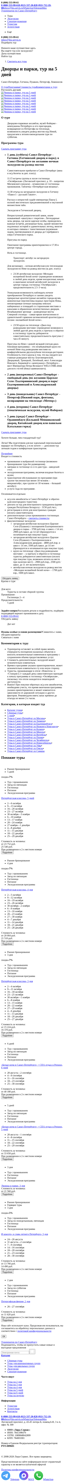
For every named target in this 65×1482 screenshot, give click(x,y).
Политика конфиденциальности (17, 1469)
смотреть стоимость (39, 518)
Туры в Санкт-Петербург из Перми (25, 737)
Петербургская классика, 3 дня (17, 981)
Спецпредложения (16, 1371)
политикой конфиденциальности (34, 1331)
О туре (4, 87)
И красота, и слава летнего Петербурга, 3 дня (24, 1234)
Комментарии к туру (46, 87)
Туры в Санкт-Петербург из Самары (26, 751)
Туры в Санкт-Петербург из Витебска (26, 734)
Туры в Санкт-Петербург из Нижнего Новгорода (32, 726)
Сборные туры (14, 713)
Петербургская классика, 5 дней (17, 798)
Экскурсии (13, 1369)
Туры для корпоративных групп (23, 1363)
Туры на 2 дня (14, 1382)
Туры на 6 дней (15, 1393)
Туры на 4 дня (14, 1387)
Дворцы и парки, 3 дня (13, 1185)
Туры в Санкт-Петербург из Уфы (24, 745)
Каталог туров (14, 710)
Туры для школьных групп (21, 1366)
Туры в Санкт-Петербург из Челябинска (28, 740)
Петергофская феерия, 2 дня (15, 1301)
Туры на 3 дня (14, 1384)
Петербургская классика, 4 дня (17, 889)
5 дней (10, 715)
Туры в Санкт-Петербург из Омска (25, 748)
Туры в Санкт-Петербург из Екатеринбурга (29, 723)
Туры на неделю (15, 1395)
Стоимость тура (28, 87)
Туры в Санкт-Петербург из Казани (25, 729)
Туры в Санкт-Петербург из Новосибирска (29, 743)
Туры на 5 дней (15, 1390)
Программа (14, 87)
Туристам (12, 1406)
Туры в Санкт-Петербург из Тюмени (26, 721)
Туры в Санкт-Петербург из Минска (26, 732)
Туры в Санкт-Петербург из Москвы (26, 718)
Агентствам (13, 1408)
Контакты (12, 1411)
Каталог (5, 1355)
